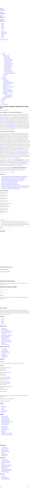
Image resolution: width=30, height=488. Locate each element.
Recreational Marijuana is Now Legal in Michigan (10, 184)
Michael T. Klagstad (8, 61)
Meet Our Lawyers (6, 55)
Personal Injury (4, 328)
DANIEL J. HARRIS (5, 416)
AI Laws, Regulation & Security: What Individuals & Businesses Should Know (15, 176)
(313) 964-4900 (7, 377)
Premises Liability (5, 355)
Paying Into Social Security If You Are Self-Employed (11, 188)
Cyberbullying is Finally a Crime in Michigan (9, 183)
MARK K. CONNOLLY (5, 417)
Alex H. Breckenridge (8, 70)
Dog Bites (3, 354)
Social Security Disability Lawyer (8, 82)
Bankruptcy (5, 93)
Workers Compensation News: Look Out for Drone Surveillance (13, 180)
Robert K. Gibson (8, 65)
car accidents (23, 117)
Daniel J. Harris (7, 57)
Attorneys (2, 414)
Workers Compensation (6, 332)
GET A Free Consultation (4, 39)
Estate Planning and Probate (8, 86)
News (3, 36)
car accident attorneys (10, 119)
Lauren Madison (7, 69)
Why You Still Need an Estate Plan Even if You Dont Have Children (13, 179)
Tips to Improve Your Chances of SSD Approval (10, 181)
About (4, 54)
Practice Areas (4, 32)
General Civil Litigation (7, 89)
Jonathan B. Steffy (8, 62)
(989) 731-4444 (2, 13)
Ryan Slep (3, 430)
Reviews (3, 34)
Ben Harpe (3, 431)
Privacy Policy (21, 297)
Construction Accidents (6, 352)
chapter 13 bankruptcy (9, 96)
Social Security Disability (6, 461)
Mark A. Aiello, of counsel (9, 71)
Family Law (5, 85)
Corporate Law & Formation (8, 92)
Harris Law (2, 119)
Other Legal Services (6, 97)
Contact (3, 37)
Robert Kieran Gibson (5, 423)
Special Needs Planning (6, 336)
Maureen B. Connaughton (9, 63)
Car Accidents (4, 348)
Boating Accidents (5, 351)
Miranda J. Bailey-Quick (9, 59)
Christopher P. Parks (8, 66)
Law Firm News (4, 410)
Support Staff (5, 74)
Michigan (1, 152)
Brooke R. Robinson (8, 67)
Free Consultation (5, 104)
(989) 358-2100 (2, 17)
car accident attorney (22, 152)
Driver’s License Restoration (8, 90)
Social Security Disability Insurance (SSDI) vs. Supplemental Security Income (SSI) (16, 185)
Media (4, 77)
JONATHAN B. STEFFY (5, 420)
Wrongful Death (4, 455)
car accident (11, 152)
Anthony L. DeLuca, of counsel (10, 73)
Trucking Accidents (5, 350)
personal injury (3, 118)
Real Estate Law (4, 339)
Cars (1, 114)
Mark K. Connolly (8, 58)
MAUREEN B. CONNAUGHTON (7, 421)
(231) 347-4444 (2, 10)
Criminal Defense (6, 81)
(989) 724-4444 (9, 386)
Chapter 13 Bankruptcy (6, 478)
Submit (1, 227)
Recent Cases (4, 33)
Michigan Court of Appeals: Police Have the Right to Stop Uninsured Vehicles (15, 187)
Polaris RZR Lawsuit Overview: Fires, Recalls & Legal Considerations (13, 177)
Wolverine (2, 137)
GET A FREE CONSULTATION (5, 271)
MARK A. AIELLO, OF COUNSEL (7, 433)
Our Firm (3, 30)
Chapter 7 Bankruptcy (8, 94)
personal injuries (10, 161)
